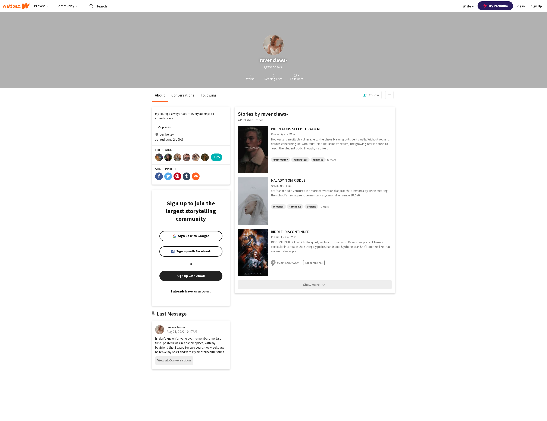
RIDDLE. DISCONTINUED (290, 231)
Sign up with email (191, 276)
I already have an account (191, 291)
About (160, 95)
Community (65, 6)
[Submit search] (91, 6)
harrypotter (300, 159)
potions (311, 206)
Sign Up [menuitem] (536, 6)
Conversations (182, 95)
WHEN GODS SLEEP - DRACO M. (296, 128)
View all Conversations (174, 360)
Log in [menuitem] (520, 6)
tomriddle (295, 206)
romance (318, 159)
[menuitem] (371, 95)
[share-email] (196, 176)
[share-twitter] (168, 176)
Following (208, 95)
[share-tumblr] (186, 176)
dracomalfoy (280, 159)
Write (467, 6)
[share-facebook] (159, 176)
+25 (217, 157)
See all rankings (313, 262)
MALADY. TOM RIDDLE (288, 180)
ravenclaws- (176, 327)
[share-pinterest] (177, 176)
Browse (40, 6)
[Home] (16, 6)
